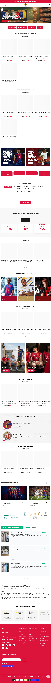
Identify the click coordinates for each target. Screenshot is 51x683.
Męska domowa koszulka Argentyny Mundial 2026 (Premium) (42, 113)
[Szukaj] (5, 5)
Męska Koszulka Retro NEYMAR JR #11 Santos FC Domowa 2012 (42, 402)
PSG (33, 188)
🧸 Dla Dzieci (32, 27)
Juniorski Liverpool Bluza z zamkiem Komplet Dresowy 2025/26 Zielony (25, 469)
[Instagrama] (6, 645)
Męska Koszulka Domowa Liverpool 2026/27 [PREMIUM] (9, 81)
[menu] (1, 5)
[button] (24, 579)
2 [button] (27, 21)
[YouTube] (3, 648)
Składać (24, 659)
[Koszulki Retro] (13, 358)
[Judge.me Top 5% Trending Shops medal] (35, 518)
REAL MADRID (17, 186)
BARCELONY (8, 186)
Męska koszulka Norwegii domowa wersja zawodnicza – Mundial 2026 (9, 137)
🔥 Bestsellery (12, 27)
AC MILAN (27, 188)
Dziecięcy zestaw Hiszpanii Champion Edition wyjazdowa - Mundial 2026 (9, 261)
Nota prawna (36, 677)
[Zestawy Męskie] (38, 358)
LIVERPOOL (34, 186)
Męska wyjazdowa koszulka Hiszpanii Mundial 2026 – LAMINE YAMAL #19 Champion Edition (25, 330)
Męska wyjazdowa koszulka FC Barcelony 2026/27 (25, 57)
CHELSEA (19, 188)
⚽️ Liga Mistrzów (22, 27)
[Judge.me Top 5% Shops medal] (45, 514)
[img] (26, 527)
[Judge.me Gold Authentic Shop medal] (30, 514)
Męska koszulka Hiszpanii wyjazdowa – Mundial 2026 (25, 113)
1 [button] (24, 21)
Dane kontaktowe (30, 677)
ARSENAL (42, 186)
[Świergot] (6, 648)
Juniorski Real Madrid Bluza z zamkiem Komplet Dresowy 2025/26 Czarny (8, 469)
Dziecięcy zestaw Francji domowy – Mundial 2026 (42, 261)
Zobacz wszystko (25, 36)
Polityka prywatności (41, 676)
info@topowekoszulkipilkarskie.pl (9, 637)
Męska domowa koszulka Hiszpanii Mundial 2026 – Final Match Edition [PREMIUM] (9, 113)
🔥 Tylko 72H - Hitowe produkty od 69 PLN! (25, 1)
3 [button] (26, 267)
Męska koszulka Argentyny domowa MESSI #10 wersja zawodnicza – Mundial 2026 (42, 330)
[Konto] (45, 5)
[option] (25, 15)
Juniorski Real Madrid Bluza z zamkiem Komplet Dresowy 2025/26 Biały (42, 469)
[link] (7, 173)
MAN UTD (26, 186)
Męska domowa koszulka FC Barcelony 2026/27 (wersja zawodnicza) (9, 57)
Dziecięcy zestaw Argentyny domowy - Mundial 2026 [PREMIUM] (25, 261)
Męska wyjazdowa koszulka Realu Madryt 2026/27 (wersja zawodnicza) (42, 57)
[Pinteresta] (10, 645)
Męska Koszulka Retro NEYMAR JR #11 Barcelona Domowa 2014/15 (25, 402)
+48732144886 (10, 639)
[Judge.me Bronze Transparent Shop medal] (40, 514)
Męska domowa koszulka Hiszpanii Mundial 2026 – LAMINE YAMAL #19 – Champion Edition (8, 330)
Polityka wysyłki (23, 677)
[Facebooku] (3, 645)
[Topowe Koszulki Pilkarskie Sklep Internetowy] (13, 157)
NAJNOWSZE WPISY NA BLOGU (10, 482)
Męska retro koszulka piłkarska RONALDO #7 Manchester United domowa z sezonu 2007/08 (9, 402)
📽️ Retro (40, 27)
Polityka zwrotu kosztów (31, 676)
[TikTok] (14, 645)
